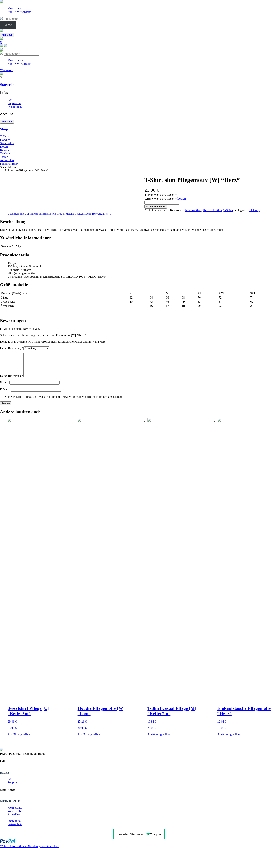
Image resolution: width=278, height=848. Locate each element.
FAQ (11, 99)
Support (12, 782)
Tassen (4, 156)
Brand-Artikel (193, 210)
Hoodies (5, 139)
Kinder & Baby (9, 163)
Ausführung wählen (19, 734)
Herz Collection (212, 210)
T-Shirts (4, 136)
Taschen (5, 153)
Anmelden (7, 34)
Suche (8, 24)
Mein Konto (15, 807)
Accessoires (7, 160)
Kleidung (254, 210)
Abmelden (14, 814)
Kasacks (5, 150)
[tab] (16, 213)
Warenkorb (14, 811)
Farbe (149, 194)
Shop (4, 129)
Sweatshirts (7, 143)
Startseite (7, 85)
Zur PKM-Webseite (19, 11)
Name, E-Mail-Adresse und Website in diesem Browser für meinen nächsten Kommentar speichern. (64, 396)
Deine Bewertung (11, 348)
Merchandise (15, 8)
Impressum (14, 103)
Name (4, 382)
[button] (29, 846)
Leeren (181, 198)
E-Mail (5, 389)
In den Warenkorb (155, 206)
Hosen (4, 146)
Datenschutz (15, 106)
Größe (149, 198)
